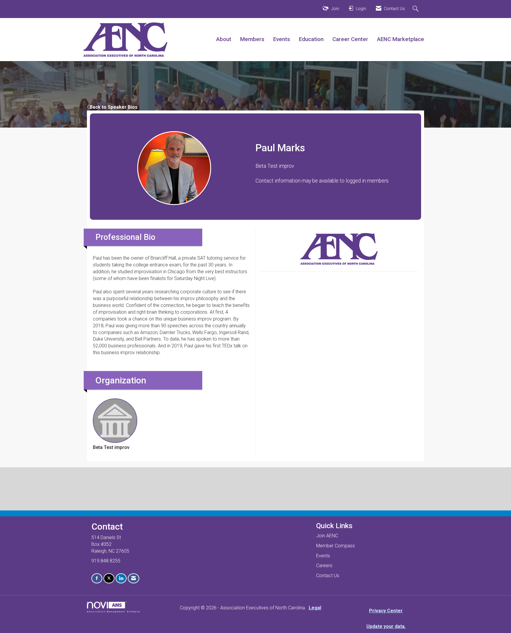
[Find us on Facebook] (96, 578)
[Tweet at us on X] (109, 578)
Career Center (350, 39)
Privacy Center (386, 611)
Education (311, 39)
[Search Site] (416, 9)
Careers (324, 565)
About (223, 39)
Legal (315, 608)
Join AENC (327, 535)
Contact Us (327, 575)
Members (252, 39)
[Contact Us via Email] (133, 578)
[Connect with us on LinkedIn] (121, 578)
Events (281, 39)
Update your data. (386, 626)
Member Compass (335, 546)
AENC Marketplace (400, 39)
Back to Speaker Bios (114, 107)
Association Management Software (113, 611)
